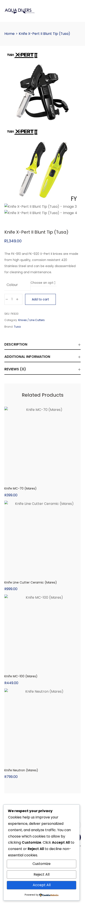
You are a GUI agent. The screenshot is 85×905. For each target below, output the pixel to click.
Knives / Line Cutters (31, 320)
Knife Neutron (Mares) (21, 770)
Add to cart (40, 299)
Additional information (27, 356)
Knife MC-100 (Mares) (20, 676)
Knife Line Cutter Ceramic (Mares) (30, 582)
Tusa (17, 326)
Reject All (41, 874)
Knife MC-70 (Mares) (20, 488)
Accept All (42, 884)
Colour (12, 284)
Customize (41, 863)
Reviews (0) (15, 369)
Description (15, 344)
